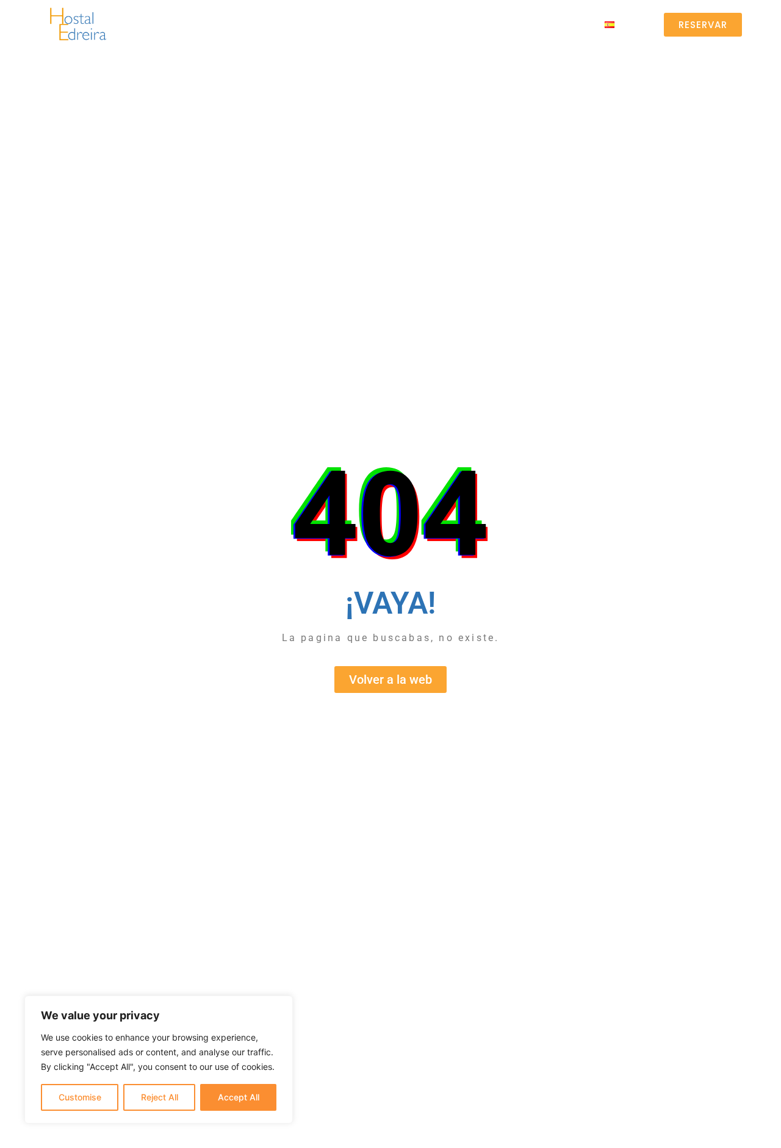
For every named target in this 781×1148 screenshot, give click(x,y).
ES (619, 24)
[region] (158, 1060)
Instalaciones (358, 24)
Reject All (159, 1097)
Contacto (554, 24)
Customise (80, 1097)
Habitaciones (268, 24)
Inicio (199, 24)
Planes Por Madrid (459, 24)
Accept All (238, 1097)
